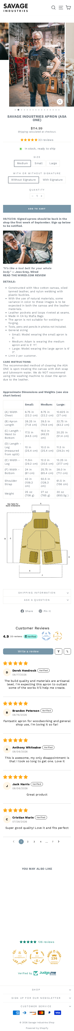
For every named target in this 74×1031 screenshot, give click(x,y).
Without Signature (23, 179)
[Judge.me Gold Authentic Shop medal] (20, 957)
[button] (29, 140)
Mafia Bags (36, 316)
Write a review (28, 651)
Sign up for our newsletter (36, 998)
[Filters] (58, 651)
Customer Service (36, 1006)
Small (39, 163)
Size (37, 157)
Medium (22, 163)
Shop (36, 989)
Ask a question (37, 600)
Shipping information (37, 592)
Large (53, 163)
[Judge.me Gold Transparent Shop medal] (37, 957)
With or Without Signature (37, 173)
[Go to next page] (60, 841)
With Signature (53, 179)
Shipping (23, 131)
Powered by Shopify (37, 1028)
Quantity (37, 189)
